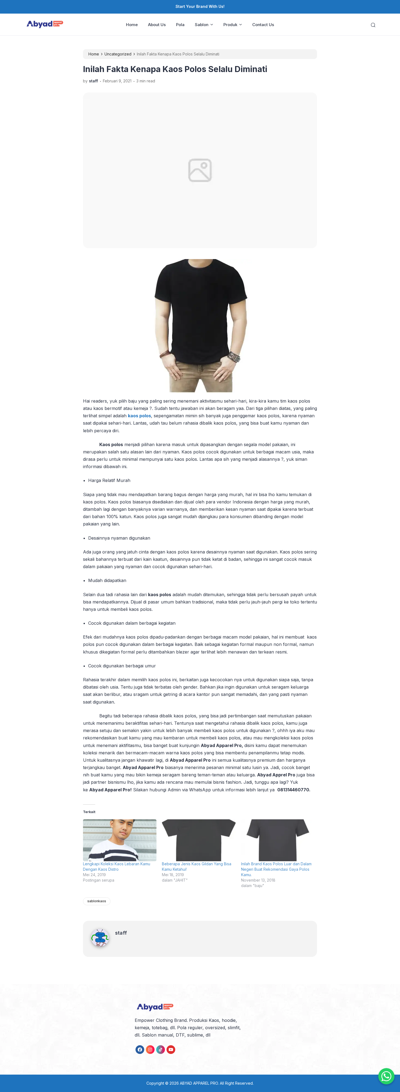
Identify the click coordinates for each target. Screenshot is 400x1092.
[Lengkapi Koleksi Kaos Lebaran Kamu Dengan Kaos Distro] (119, 840)
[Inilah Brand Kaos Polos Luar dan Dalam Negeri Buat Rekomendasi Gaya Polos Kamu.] (278, 840)
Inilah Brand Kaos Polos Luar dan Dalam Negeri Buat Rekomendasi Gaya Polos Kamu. (276, 869)
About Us (157, 24)
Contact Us (263, 24)
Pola (180, 24)
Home (132, 24)
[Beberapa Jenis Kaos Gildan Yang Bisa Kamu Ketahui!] (198, 840)
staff (121, 933)
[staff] (103, 945)
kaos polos (139, 415)
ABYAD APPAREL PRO (199, 1083)
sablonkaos (96, 901)
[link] (140, 1049)
